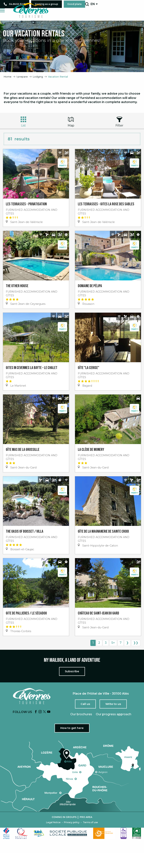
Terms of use (90, 822)
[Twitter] (44, 712)
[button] (87, 4)
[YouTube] (49, 712)
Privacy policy (72, 822)
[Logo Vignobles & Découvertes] (136, 833)
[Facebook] (36, 712)
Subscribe (72, 671)
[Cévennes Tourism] (30, 10)
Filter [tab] (119, 125)
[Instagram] (40, 712)
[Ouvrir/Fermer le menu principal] (2, 10)
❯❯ (135, 642)
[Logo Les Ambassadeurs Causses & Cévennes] (124, 833)
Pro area (86, 817)
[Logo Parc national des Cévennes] (104, 833)
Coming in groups (64, 817)
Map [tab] (71, 125)
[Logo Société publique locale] (69, 833)
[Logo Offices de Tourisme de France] (6, 833)
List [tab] (23, 125)
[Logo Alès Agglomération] (39, 833)
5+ (113, 642)
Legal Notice (53, 822)
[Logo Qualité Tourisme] (21, 833)
